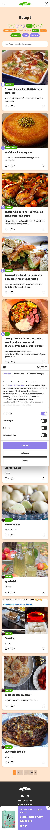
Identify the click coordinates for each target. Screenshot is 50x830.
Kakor (11, 26)
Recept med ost (10, 30)
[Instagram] (27, 796)
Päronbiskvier (12, 524)
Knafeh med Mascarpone (18, 152)
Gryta (21, 30)
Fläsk (25, 35)
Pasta (43, 30)
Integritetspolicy (25, 804)
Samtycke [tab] (7, 374)
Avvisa (25, 461)
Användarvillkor (25, 801)
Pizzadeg (10, 638)
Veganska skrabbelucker (18, 695)
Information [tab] (19, 374)
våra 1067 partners (16, 385)
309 (31, 772)
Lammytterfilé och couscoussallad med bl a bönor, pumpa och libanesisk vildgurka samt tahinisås (24, 342)
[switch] (44, 421)
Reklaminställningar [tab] (35, 374)
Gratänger (34, 35)
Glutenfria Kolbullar (15, 751)
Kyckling (38, 26)
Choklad (20, 26)
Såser (29, 26)
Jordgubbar (16, 35)
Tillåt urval (25, 453)
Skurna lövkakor (13, 467)
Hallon (35, 30)
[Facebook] (22, 796)
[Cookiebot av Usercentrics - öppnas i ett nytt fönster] (37, 367)
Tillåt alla (25, 446)
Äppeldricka (11, 581)
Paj (28, 30)
